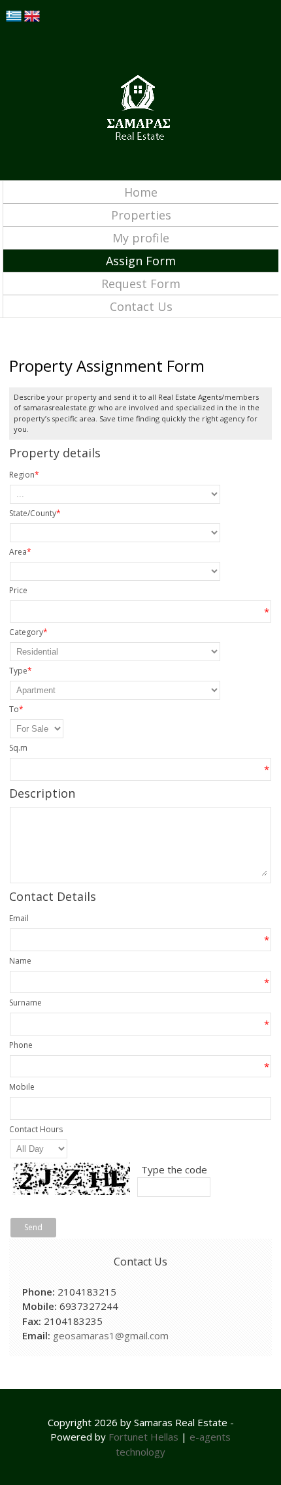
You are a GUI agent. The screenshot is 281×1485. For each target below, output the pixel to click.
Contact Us (141, 306)
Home (140, 192)
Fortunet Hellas (143, 1436)
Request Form (140, 283)
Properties (141, 215)
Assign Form (141, 261)
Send (33, 1227)
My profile (140, 238)
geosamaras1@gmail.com (111, 1335)
